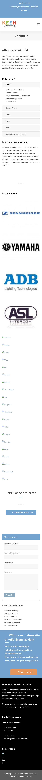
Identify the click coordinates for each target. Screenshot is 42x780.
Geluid (8, 84)
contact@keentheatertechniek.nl (24, 6)
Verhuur (24, 10)
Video (8, 114)
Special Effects (11, 108)
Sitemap (30, 776)
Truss (8, 128)
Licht (8, 121)
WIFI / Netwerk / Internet (16, 134)
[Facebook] (3, 759)
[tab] (21, 84)
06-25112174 (24, 3)
